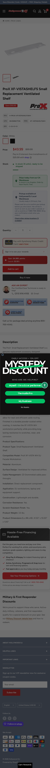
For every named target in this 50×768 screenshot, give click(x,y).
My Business (25, 401)
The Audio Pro (25, 393)
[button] (44, 385)
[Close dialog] (2, 354)
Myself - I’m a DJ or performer (25, 385)
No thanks (25, 407)
